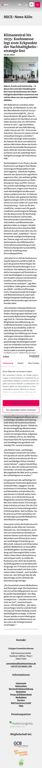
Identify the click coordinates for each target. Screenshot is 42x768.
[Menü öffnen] (31, 4)
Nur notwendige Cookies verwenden (21, 410)
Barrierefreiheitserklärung (21, 689)
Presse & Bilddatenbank (21, 694)
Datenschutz (21, 686)
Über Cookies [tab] (33, 363)
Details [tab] (20, 363)
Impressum (21, 683)
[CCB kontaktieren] (37, 4)
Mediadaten (21, 697)
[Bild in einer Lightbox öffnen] (21, 724)
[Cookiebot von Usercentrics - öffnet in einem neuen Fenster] (29, 356)
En (19, 4)
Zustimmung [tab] (8, 363)
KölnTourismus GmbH (21, 703)
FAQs (21, 706)
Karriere (21, 700)
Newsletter (21, 692)
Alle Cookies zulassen (21, 403)
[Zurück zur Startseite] (5, 4)
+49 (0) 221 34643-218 (21, 666)
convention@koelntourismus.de (21, 663)
